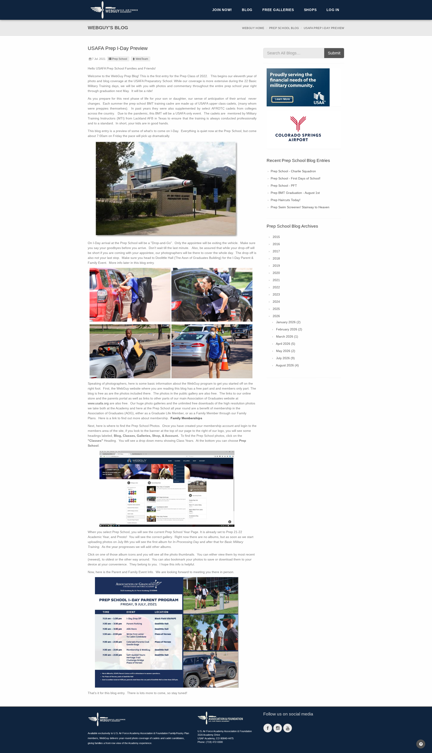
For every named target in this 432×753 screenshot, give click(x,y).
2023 (276, 294)
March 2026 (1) (287, 336)
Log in (332, 10)
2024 (276, 301)
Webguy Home (253, 28)
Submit (334, 53)
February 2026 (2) (289, 329)
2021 (276, 280)
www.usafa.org (98, 403)
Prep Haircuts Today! (285, 200)
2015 (276, 237)
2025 (276, 309)
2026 (276, 316)
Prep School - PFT (284, 185)
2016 (276, 244)
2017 (276, 251)
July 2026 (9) (285, 358)
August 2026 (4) (287, 365)
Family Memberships (186, 418)
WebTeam (142, 59)
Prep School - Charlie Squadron (293, 171)
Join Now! (222, 10)
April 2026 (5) (285, 343)
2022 (276, 287)
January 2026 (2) (288, 322)
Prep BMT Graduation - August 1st (295, 193)
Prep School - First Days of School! (295, 178)
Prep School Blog (284, 28)
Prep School (119, 59)
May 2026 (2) (285, 351)
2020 (276, 273)
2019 (276, 265)
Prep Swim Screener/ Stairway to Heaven (300, 207)
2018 (276, 258)
